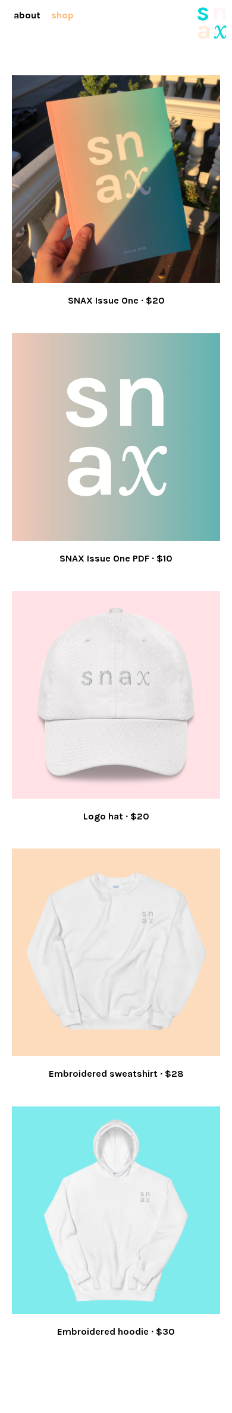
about (27, 15)
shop (62, 15)
